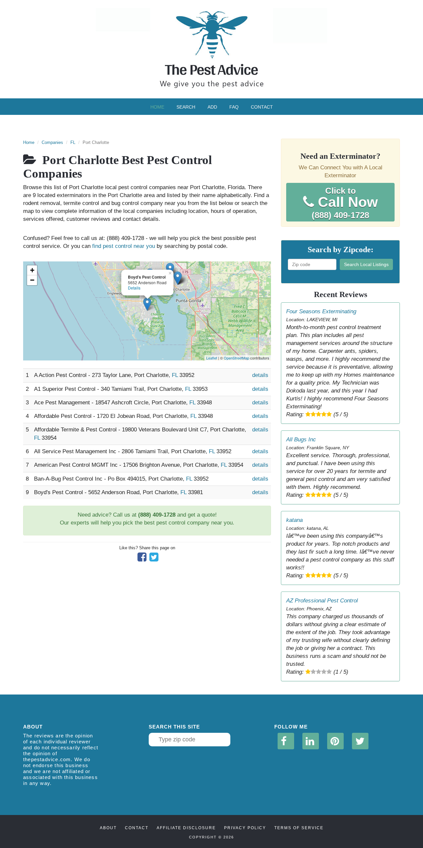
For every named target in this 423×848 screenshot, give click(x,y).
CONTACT (136, 828)
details (260, 375)
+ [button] (32, 270)
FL (72, 142)
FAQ (234, 107)
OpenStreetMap (236, 357)
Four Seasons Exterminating (321, 311)
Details (134, 287)
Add (212, 107)
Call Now (345, 203)
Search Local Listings (366, 264)
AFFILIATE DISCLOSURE (186, 828)
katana (294, 520)
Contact (262, 107)
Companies (52, 142)
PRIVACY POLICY (245, 828)
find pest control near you (123, 246)
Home (157, 107)
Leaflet (211, 357)
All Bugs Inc (301, 439)
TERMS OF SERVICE (299, 828)
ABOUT (108, 828)
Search (185, 107)
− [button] (32, 280)
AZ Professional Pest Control (322, 600)
